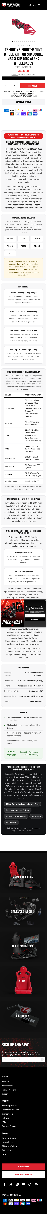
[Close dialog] (44, 600)
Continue (34, 619)
